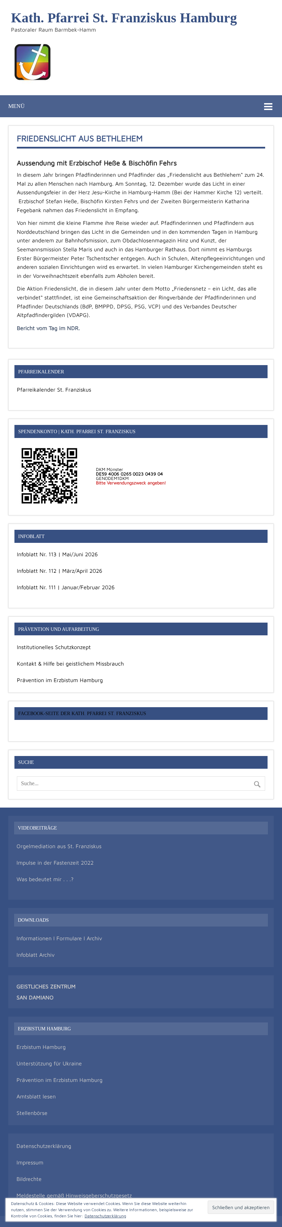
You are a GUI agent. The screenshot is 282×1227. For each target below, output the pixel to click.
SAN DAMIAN (33, 997)
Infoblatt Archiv (36, 955)
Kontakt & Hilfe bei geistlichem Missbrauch (70, 663)
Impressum (30, 1162)
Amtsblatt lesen (36, 1096)
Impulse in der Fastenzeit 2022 (55, 862)
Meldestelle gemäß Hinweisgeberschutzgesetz (74, 1195)
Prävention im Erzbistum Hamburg (60, 680)
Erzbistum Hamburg (41, 1047)
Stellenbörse (32, 1113)
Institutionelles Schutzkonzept (54, 647)
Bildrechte (29, 1179)
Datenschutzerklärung (44, 1146)
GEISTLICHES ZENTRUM (46, 986)
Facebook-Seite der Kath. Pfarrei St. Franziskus (82, 713)
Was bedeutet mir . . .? (45, 879)
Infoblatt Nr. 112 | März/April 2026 (59, 571)
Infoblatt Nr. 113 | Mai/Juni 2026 (57, 554)
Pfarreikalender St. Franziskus (54, 389)
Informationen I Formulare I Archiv (59, 938)
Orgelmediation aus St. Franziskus (59, 846)
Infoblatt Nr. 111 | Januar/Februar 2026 (66, 587)
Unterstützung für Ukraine (49, 1063)
